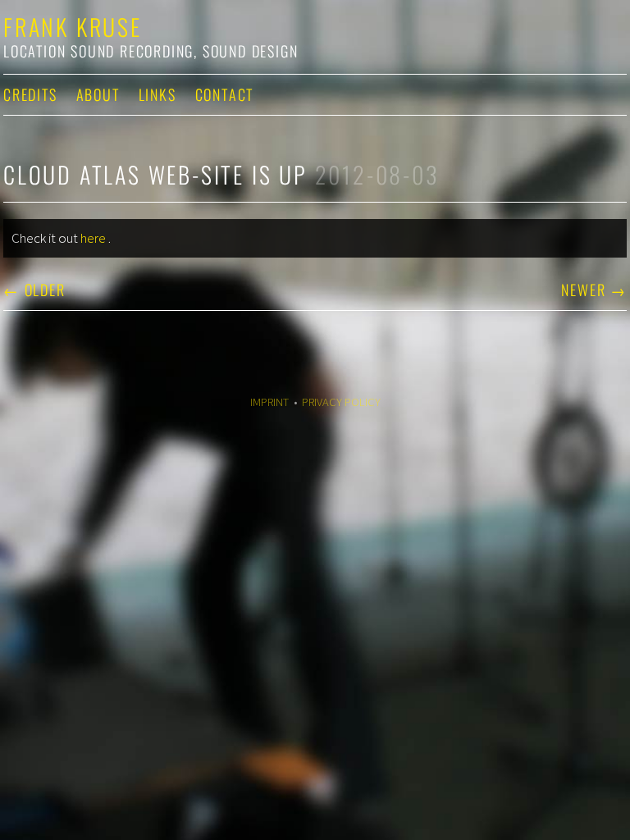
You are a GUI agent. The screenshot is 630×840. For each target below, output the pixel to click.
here (93, 238)
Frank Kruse (72, 26)
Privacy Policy (341, 402)
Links (157, 94)
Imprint (269, 402)
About (98, 94)
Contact (224, 94)
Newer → (594, 289)
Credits (30, 94)
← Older (34, 289)
